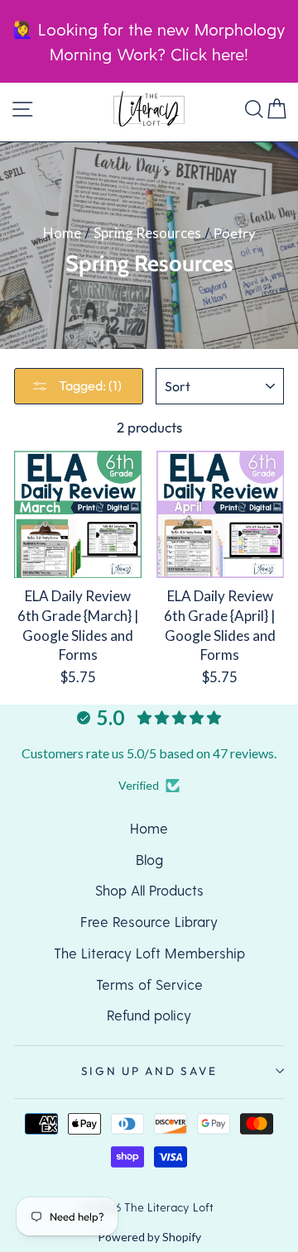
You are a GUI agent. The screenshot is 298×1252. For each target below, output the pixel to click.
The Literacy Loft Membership (149, 952)
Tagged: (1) (89, 385)
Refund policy (149, 1014)
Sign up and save (149, 1070)
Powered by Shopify (149, 1237)
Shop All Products (149, 890)
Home (62, 232)
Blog (149, 859)
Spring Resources (147, 232)
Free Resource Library (149, 921)
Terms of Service (149, 984)
